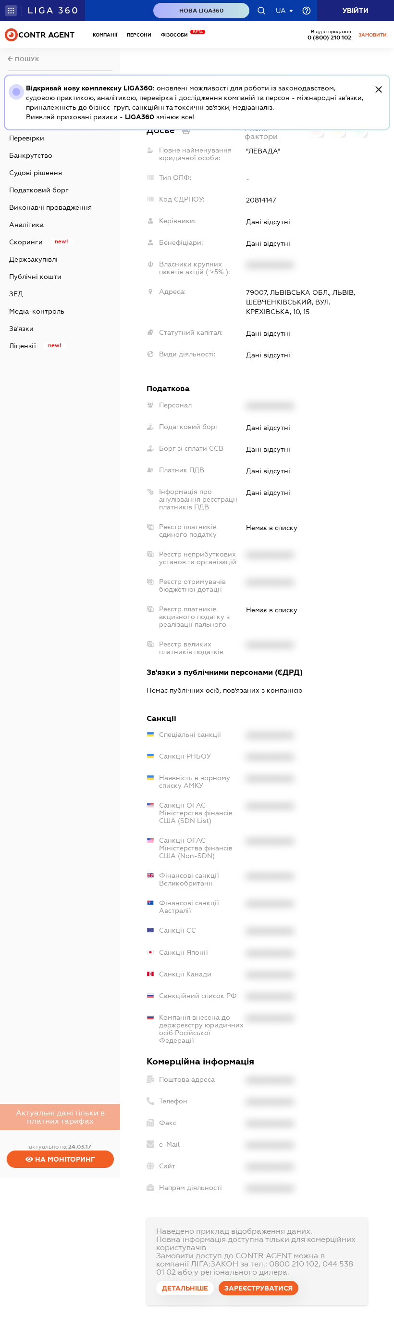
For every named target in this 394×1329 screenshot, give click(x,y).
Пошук (26, 59)
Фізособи (177, 35)
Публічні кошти (35, 276)
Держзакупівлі (33, 259)
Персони (139, 35)
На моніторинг (64, 1159)
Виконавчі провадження (50, 207)
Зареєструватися (258, 1288)
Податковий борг (39, 190)
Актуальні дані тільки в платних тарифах (60, 1117)
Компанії (105, 35)
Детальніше (185, 1288)
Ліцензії (22, 346)
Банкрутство (30, 155)
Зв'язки (21, 328)
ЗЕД (16, 294)
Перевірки (26, 138)
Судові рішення (35, 173)
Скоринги (26, 242)
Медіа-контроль (36, 311)
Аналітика (26, 224)
